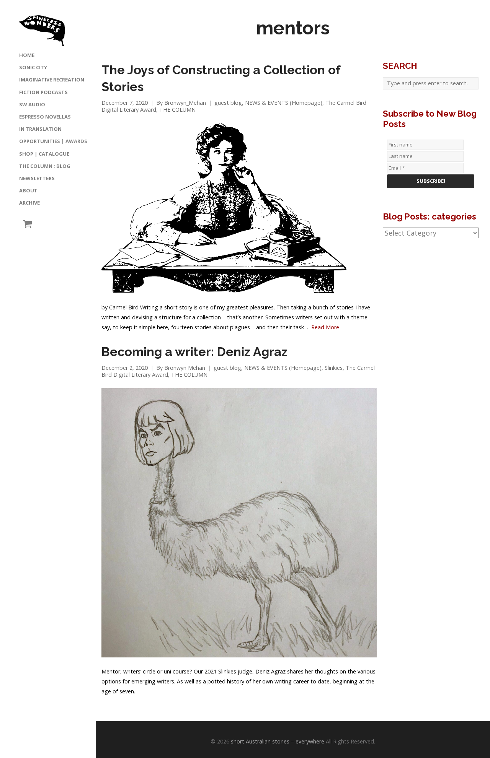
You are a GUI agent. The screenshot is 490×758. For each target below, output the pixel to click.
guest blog (228, 102)
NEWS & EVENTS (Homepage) (283, 102)
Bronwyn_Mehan (185, 102)
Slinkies (334, 367)
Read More (325, 327)
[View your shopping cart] (25, 224)
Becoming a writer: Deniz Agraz (194, 352)
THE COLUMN (177, 109)
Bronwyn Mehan (184, 367)
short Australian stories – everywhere (277, 741)
